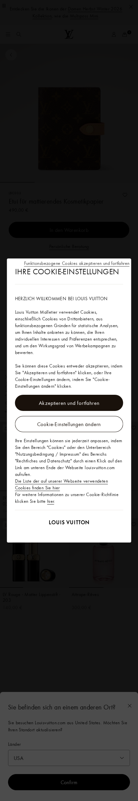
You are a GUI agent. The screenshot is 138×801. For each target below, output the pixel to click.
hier (50, 501)
